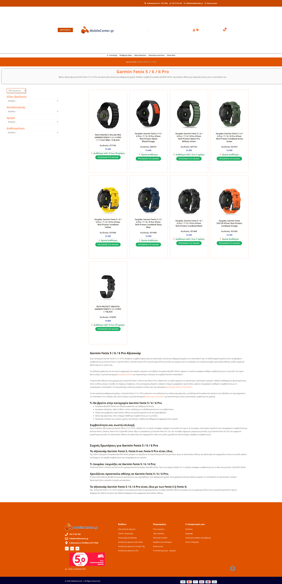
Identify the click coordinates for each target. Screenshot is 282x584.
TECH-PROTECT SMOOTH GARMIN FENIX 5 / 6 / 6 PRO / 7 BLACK (108, 309)
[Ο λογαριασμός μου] (194, 30)
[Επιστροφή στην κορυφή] (232, 568)
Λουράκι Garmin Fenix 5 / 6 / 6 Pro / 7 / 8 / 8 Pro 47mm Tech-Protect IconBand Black (188, 223)
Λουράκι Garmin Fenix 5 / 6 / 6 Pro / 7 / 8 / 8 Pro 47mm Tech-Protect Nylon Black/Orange (148, 137)
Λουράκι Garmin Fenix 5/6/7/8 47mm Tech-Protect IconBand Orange (229, 223)
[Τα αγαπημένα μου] (197, 30)
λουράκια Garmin (125, 374)
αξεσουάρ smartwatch (155, 396)
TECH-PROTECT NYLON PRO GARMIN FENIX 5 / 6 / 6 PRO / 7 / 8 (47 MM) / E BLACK (108, 137)
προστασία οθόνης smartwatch (179, 387)
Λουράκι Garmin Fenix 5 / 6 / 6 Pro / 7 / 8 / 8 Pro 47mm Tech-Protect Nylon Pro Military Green (188, 137)
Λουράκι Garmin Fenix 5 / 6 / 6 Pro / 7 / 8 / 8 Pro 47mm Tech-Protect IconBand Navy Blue (148, 223)
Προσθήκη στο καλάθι (107, 157)
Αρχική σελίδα (131, 62)
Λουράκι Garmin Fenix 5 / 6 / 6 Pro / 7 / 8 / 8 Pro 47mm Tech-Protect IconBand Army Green (229, 137)
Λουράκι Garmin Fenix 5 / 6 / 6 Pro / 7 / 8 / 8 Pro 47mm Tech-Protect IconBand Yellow (108, 223)
